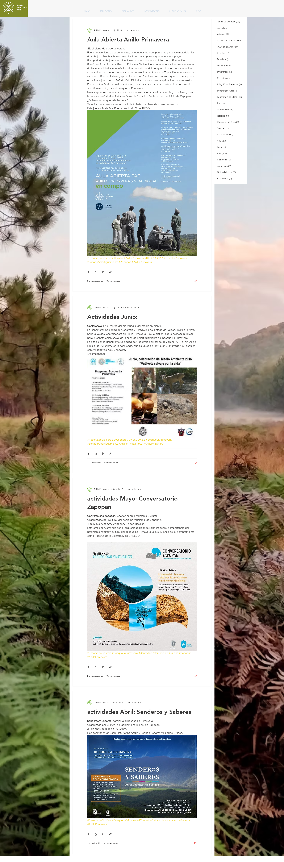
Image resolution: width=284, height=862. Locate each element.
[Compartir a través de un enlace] (110, 271)
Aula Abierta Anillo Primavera (128, 39)
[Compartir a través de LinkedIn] (103, 271)
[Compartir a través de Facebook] (88, 271)
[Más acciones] (195, 30)
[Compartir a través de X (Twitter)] (96, 271)
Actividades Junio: (112, 316)
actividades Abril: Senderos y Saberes (139, 711)
